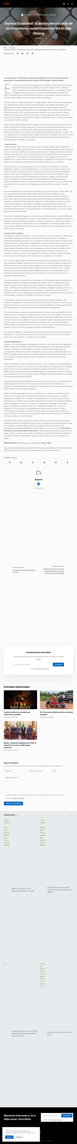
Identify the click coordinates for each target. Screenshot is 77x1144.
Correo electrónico (36, 771)
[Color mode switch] (64, 4)
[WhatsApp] (44, 462)
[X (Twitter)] (22, 53)
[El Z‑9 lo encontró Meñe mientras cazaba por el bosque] (56, 699)
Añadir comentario (11, 777)
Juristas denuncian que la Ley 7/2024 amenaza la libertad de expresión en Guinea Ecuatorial (24, 1033)
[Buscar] (68, 4)
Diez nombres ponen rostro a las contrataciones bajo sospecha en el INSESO (59, 890)
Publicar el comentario (13, 803)
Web (54, 771)
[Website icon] (38, 484)
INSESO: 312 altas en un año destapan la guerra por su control (22, 890)
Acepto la (40, 668)
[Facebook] (17, 53)
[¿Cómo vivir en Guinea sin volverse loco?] (43, 1033)
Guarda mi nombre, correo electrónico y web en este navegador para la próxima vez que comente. (35, 795)
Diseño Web (49, 1141)
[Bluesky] (67, 462)
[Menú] (72, 4)
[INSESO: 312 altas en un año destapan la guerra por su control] (6, 890)
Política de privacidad (43, 668)
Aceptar (9, 1137)
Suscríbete (58, 664)
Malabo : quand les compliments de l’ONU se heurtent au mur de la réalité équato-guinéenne (20, 745)
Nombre (8, 771)
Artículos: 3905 (38, 488)
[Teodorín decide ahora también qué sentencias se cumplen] (20, 699)
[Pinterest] (27, 53)
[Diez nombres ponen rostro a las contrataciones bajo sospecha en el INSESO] (43, 890)
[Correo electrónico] (56, 462)
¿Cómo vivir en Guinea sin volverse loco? (59, 1033)
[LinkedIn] (32, 53)
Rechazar (19, 1137)
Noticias (53, 15)
